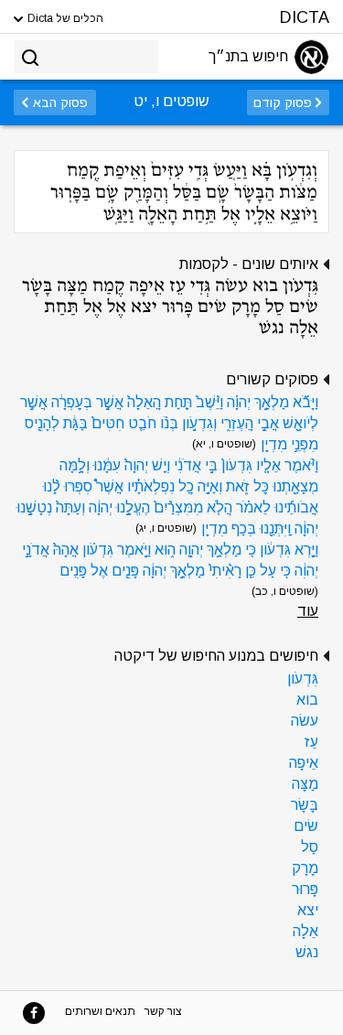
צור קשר (163, 1011)
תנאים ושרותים (100, 1011)
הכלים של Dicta (64, 18)
